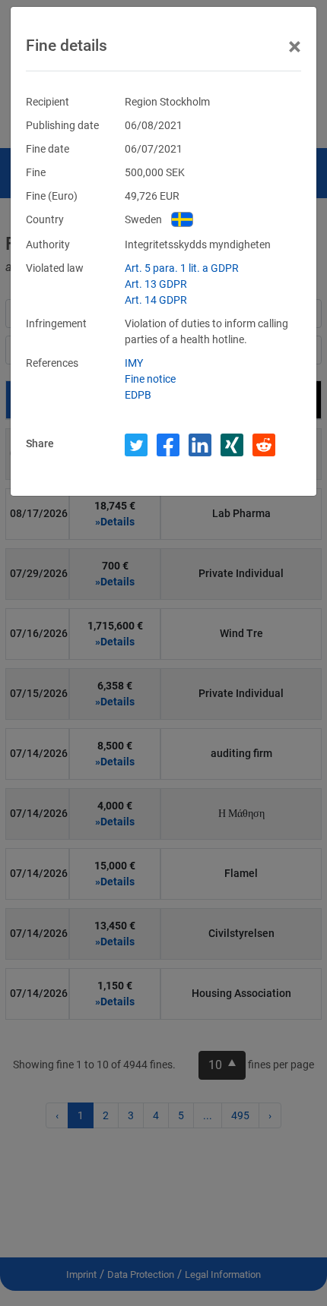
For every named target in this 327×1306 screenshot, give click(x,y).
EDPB (138, 395)
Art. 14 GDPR (156, 300)
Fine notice (150, 379)
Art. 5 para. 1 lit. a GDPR (182, 268)
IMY (134, 363)
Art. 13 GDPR (156, 284)
